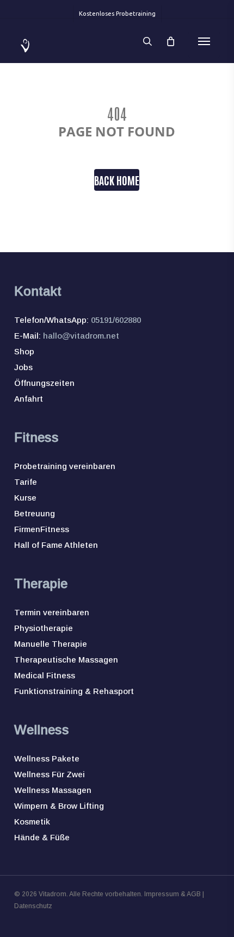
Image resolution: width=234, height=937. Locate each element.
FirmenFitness (41, 529)
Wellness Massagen (52, 790)
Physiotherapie (43, 628)
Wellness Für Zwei (49, 774)
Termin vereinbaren (51, 612)
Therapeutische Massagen (66, 659)
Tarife (25, 481)
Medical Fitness (44, 675)
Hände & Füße (42, 837)
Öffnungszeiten (44, 383)
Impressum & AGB (172, 894)
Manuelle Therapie (50, 643)
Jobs (23, 367)
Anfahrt (28, 398)
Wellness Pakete (46, 758)
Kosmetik (32, 821)
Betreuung (34, 513)
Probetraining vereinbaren (64, 466)
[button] (204, 41)
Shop (24, 351)
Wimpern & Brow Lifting (59, 805)
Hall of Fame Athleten (56, 544)
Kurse (25, 497)
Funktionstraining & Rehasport (74, 691)
